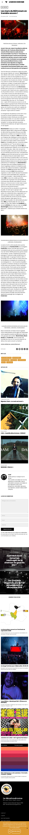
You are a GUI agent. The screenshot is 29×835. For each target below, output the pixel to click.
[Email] (27, 349)
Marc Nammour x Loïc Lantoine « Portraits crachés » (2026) (14, 773)
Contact (3, 813)
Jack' (9, 474)
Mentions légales (5, 820)
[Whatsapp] (25, 349)
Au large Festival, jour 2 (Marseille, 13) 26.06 (14, 666)
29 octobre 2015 (6, 357)
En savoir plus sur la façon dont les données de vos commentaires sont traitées (14, 535)
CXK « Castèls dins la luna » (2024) (13, 433)
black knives (5, 360)
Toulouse (9, 362)
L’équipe (3, 815)
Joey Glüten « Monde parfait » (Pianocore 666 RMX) (14, 701)
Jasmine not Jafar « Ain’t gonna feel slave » (14, 738)
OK (9, 831)
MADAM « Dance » (7, 467)
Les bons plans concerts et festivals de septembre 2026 (13, 630)
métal (3, 362)
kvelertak (13, 360)
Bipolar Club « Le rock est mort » (12, 401)
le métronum (21, 360)
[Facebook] (17, 349)
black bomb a (16, 357)
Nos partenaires (5, 818)
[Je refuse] (27, 828)
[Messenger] (20, 349)
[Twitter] (22, 349)
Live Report (4, 7)
